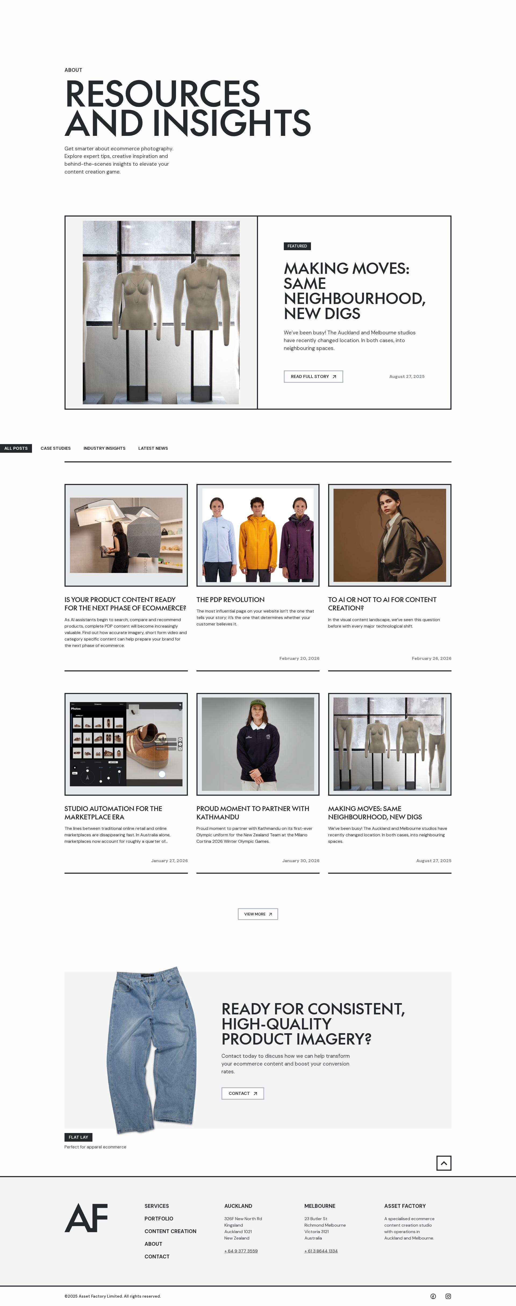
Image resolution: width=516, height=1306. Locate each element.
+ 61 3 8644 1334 (321, 1251)
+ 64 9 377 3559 (241, 1251)
